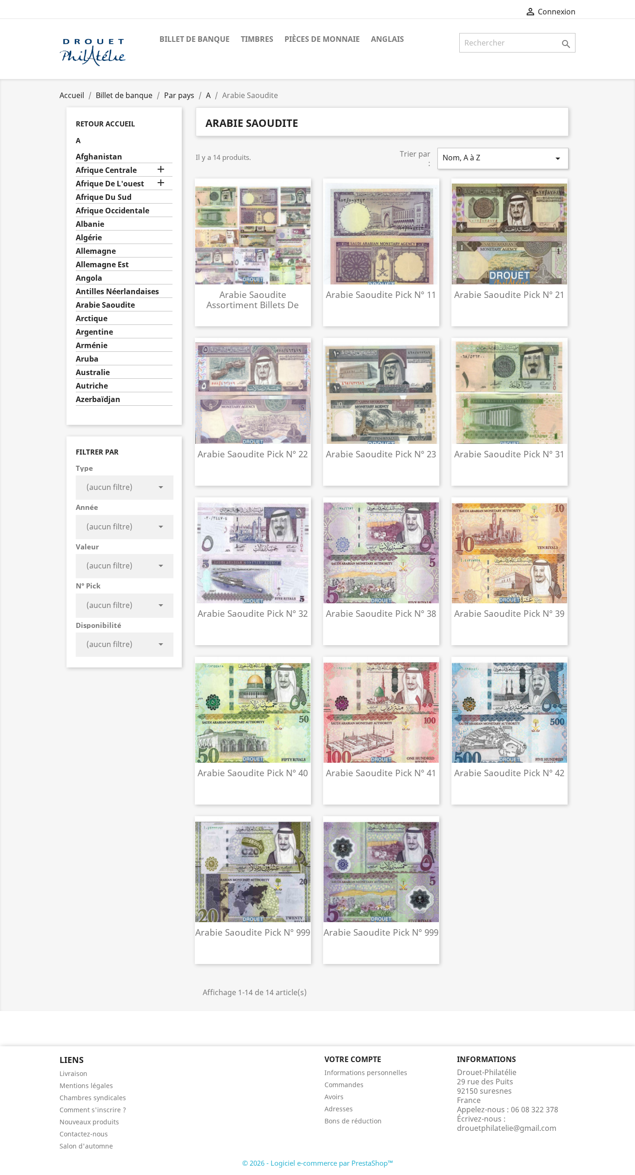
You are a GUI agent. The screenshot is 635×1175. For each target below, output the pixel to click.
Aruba (87, 359)
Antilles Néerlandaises (117, 292)
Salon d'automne (86, 1146)
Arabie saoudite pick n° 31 (509, 454)
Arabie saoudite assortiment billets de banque (252, 304)
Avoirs (334, 1096)
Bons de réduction (353, 1120)
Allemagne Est (102, 265)
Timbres (257, 39)
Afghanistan (99, 157)
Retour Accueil (105, 123)
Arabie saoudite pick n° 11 (381, 294)
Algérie (89, 238)
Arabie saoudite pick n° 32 (253, 613)
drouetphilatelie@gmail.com (506, 1128)
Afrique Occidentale (112, 211)
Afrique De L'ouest (110, 184)
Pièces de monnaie (322, 39)
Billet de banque (194, 39)
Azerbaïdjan (98, 399)
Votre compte (352, 1059)
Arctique (91, 318)
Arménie (91, 345)
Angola (89, 278)
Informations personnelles (365, 1072)
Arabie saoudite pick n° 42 (509, 772)
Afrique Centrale (106, 170)
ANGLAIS (387, 39)
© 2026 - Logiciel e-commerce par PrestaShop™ (317, 1163)
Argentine (94, 332)
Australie (93, 372)
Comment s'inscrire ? (93, 1109)
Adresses (338, 1108)
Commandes (344, 1084)
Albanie (90, 224)
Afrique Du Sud (104, 197)
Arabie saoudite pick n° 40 (253, 772)
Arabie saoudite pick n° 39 (509, 613)
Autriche (92, 386)
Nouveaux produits (89, 1121)
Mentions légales (86, 1085)
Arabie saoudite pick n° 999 (252, 932)
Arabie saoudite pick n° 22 (253, 454)
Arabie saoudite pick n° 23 (381, 454)
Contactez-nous (84, 1133)
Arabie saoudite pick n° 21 (509, 294)
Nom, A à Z (503, 158)
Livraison (73, 1073)
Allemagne (96, 251)
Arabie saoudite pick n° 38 (381, 613)
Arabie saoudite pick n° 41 (381, 772)
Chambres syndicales (93, 1097)
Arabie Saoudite (105, 305)
